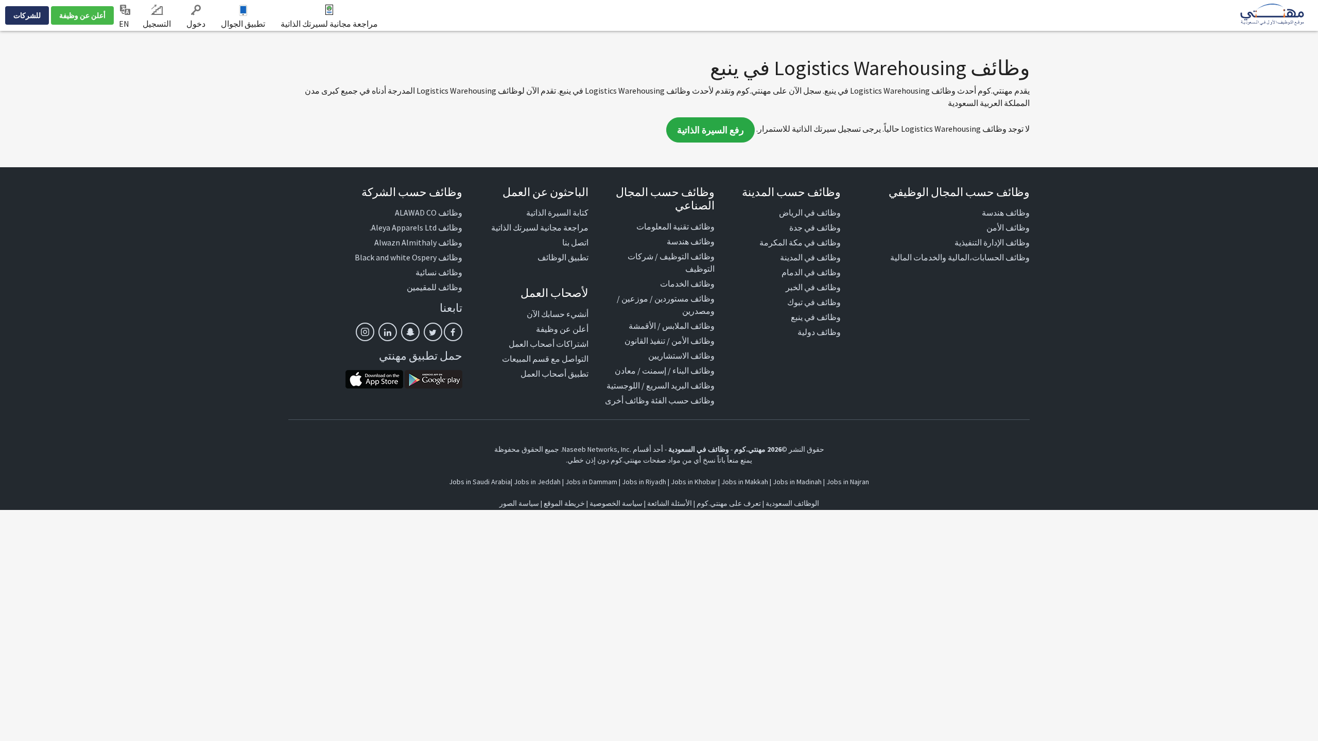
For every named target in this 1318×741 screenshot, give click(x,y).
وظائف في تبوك (814, 302)
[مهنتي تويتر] (433, 332)
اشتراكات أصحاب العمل (548, 344)
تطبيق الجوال (243, 24)
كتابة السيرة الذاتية (557, 212)
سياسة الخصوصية (616, 503)
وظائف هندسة (1006, 212)
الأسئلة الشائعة (669, 503)
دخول (195, 24)
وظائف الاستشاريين (681, 355)
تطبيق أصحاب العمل (554, 373)
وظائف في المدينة (810, 257)
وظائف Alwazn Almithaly (418, 242)
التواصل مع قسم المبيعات (545, 359)
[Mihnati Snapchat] (410, 332)
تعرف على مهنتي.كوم (728, 503)
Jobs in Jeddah (537, 481)
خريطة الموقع (564, 503)
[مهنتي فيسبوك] (453, 332)
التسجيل (157, 24)
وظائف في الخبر (813, 287)
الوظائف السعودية (792, 503)
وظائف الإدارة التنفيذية (992, 242)
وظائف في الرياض (810, 212)
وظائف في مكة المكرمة (800, 242)
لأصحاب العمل (554, 293)
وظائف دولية (819, 332)
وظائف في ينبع (816, 317)
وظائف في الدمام (811, 272)
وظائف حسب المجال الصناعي (665, 199)
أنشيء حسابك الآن (557, 314)
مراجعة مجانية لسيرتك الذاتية (329, 24)
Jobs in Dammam (591, 481)
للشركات (27, 15)
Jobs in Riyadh (644, 481)
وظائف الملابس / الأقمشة (672, 326)
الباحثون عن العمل (545, 192)
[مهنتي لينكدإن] (387, 332)
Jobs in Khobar (694, 481)
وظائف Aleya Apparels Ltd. (416, 227)
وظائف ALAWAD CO (428, 212)
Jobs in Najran (847, 481)
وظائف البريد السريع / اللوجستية (660, 385)
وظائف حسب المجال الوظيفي (959, 192)
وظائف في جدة (815, 227)
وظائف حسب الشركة (411, 192)
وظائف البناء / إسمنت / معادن (665, 370)
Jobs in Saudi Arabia (480, 481)
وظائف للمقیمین (434, 287)
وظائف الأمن (1008, 227)
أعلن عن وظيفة (82, 15)
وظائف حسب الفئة (683, 400)
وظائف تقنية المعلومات (675, 226)
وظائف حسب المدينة (791, 192)
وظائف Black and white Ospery (408, 257)
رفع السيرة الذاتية (710, 130)
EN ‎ (125, 24)
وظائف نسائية (438, 272)
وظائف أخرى (627, 400)
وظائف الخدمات (687, 283)
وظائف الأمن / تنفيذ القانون (670, 341)
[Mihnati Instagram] (365, 332)
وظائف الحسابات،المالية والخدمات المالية (960, 257)
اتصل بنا (575, 242)
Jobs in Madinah (797, 481)
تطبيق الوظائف (562, 257)
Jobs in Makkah (744, 481)
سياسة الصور (519, 503)
